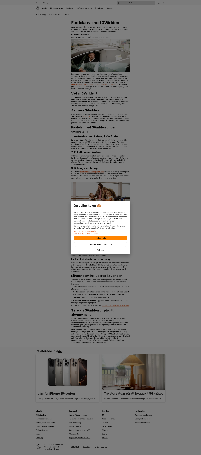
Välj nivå (100, 250)
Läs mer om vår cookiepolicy (85, 231)
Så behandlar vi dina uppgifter (86, 234)
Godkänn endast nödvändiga (100, 244)
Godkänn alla (100, 238)
